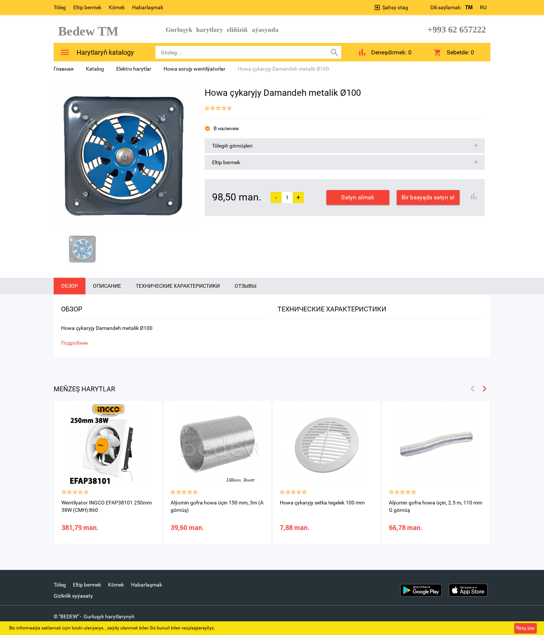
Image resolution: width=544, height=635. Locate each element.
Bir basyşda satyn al (428, 197)
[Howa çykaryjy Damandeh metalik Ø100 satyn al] (124, 156)
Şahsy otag (395, 7)
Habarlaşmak (147, 7)
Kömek (117, 7)
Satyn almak (357, 197)
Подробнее (74, 343)
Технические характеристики (178, 286)
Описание (107, 286)
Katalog (95, 69)
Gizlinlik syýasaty (73, 596)
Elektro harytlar (133, 69)
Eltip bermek (87, 7)
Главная (64, 69)
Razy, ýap (525, 628)
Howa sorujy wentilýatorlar (194, 69)
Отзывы (245, 286)
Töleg (60, 7)
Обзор (69, 286)
